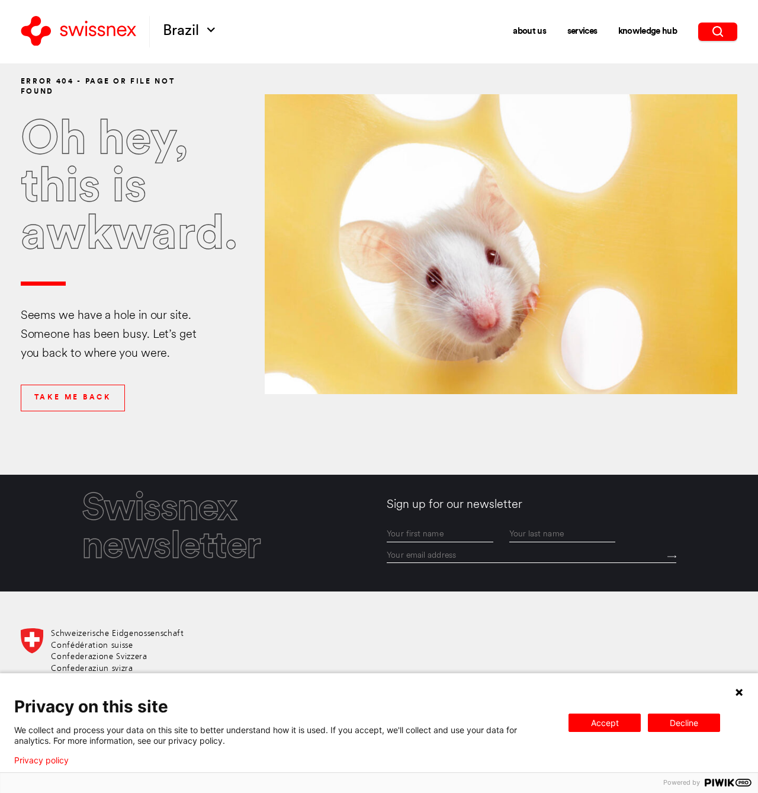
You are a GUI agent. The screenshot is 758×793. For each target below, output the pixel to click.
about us (529, 31)
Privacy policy (41, 760)
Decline (684, 723)
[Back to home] (79, 32)
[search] (718, 31)
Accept (605, 723)
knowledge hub (647, 31)
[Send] (671, 556)
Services (582, 31)
